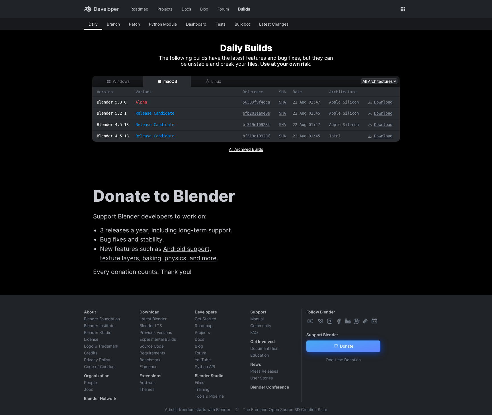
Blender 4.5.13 (113, 124)
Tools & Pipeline (209, 396)
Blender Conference (269, 387)
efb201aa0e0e (256, 113)
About (90, 311)
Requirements (152, 352)
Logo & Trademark (101, 346)
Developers (206, 311)
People (90, 382)
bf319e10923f (256, 124)
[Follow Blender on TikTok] (365, 321)
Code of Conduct (100, 366)
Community (260, 325)
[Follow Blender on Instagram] (330, 321)
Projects (165, 9)
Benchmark (150, 359)
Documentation (264, 348)
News (255, 364)
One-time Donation (343, 359)
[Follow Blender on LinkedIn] (348, 321)
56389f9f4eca (256, 102)
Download (383, 102)
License (91, 339)
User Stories (261, 377)
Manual (257, 318)
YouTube (203, 359)
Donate (346, 346)
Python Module (163, 24)
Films (199, 382)
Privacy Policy (97, 359)
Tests (221, 24)
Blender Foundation (102, 318)
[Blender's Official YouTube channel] (310, 321)
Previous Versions (156, 332)
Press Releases (264, 371)
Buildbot (242, 24)
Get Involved (262, 341)
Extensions (150, 375)
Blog (204, 9)
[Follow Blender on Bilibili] (375, 321)
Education (259, 355)
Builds (244, 9)
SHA (282, 102)
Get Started (205, 318)
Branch (113, 24)
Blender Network (100, 398)
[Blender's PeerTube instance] (316, 321)
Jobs (88, 389)
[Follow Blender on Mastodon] (357, 321)
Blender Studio (97, 332)
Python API (205, 366)
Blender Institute (99, 325)
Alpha (141, 102)
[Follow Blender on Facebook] (339, 321)
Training (202, 389)
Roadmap (139, 9)
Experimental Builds (158, 339)
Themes (147, 389)
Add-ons (147, 382)
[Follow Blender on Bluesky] (321, 321)
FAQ (254, 332)
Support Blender (322, 334)
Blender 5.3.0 (111, 102)
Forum (223, 9)
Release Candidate (155, 113)
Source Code (152, 346)
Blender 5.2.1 (111, 113)
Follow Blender (320, 311)
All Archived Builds (246, 149)
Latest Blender (153, 318)
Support (258, 311)
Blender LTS (151, 325)
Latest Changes (273, 24)
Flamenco (148, 366)
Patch (134, 24)
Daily (93, 24)
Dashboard (196, 24)
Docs (186, 9)
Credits (90, 352)
